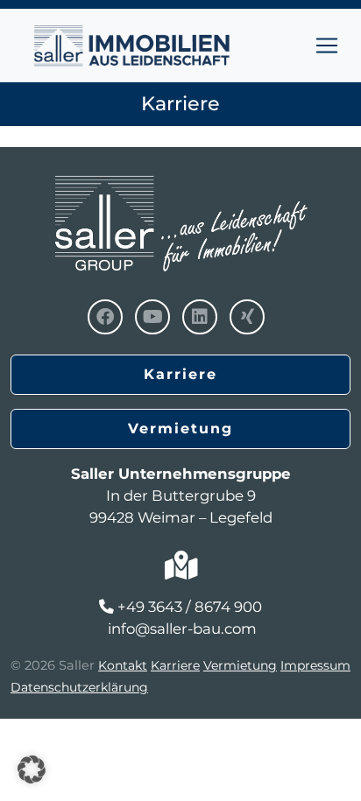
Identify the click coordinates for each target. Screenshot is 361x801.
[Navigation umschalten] (326, 45)
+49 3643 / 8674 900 (189, 606)
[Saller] (180, 178)
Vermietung (180, 428)
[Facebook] (105, 316)
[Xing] (247, 316)
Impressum (315, 665)
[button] (31, 769)
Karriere (180, 374)
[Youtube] (152, 316)
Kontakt (122, 665)
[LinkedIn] (199, 316)
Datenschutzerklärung (79, 687)
